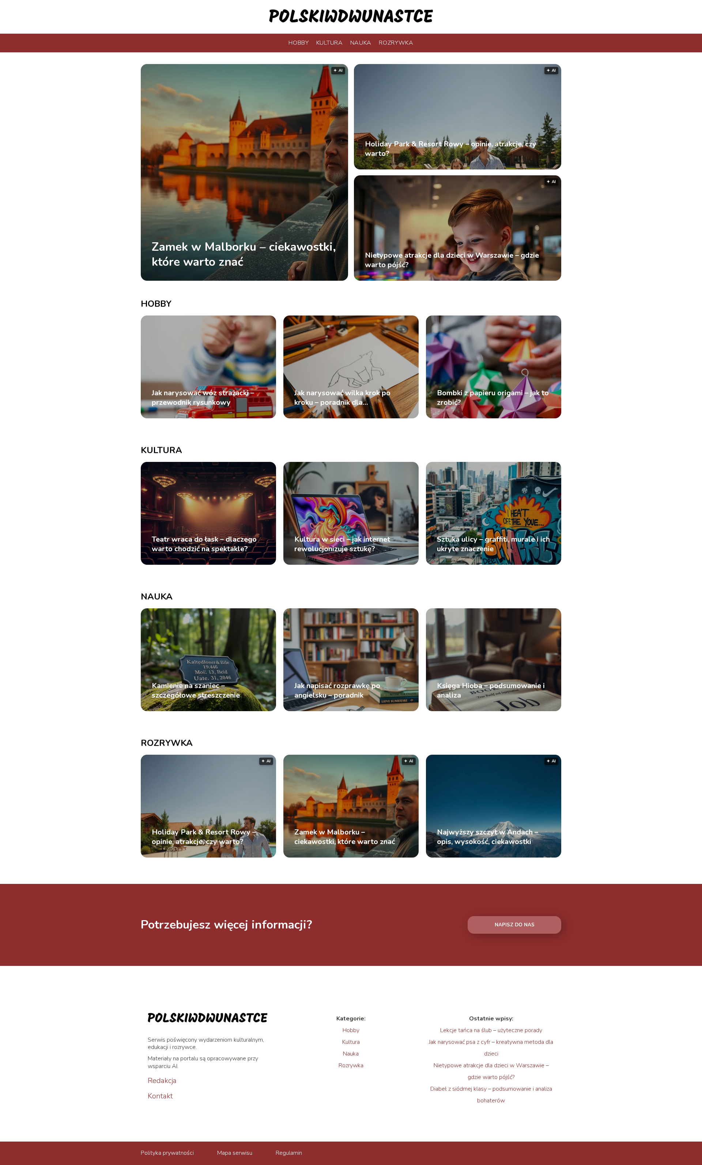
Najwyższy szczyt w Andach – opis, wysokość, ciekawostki (487, 837)
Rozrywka (396, 43)
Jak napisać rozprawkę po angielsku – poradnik (337, 690)
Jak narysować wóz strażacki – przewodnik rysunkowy (203, 397)
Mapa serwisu (234, 1153)
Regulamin (289, 1153)
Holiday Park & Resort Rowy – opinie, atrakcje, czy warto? (450, 148)
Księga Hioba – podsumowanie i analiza (491, 690)
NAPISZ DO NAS (515, 925)
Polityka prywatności (167, 1153)
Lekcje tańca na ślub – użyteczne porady (491, 1030)
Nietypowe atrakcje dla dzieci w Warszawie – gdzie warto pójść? (452, 260)
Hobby (298, 43)
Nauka (361, 43)
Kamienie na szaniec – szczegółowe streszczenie (196, 690)
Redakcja (162, 1081)
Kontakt (160, 1096)
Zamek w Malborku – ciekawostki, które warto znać (244, 254)
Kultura (329, 43)
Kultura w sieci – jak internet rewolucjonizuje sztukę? (342, 544)
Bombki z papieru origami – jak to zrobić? (493, 397)
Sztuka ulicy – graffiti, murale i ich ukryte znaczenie (493, 544)
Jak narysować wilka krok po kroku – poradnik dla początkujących (342, 397)
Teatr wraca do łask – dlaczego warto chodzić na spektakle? (204, 544)
